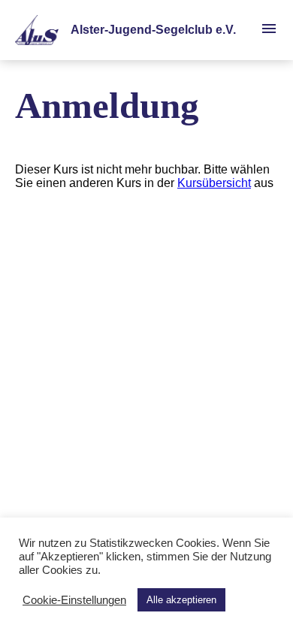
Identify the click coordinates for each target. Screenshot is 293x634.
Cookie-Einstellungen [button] (74, 600)
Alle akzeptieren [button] (181, 599)
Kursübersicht (214, 183)
